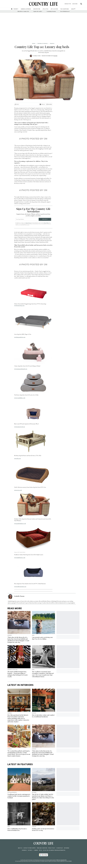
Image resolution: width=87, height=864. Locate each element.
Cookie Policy (59, 848)
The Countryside (64, 9)
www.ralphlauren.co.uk (19, 557)
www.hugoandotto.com (19, 337)
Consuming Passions (51, 11)
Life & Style (45, 9)
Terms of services (28, 222)
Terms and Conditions (42, 848)
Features (55, 55)
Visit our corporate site (61, 860)
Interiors (52, 43)
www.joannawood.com (19, 426)
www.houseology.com (19, 305)
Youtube (30, 850)
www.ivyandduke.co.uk (19, 398)
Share (17, 104)
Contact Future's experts (29, 848)
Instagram (66, 848)
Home (33, 43)
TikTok (40, 850)
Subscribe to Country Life (23, 11)
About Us (20, 848)
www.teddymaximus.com (20, 586)
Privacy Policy (51, 848)
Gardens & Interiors (26, 9)
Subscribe (74, 3)
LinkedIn (36, 850)
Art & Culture (54, 9)
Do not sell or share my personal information (54, 850)
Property (16, 9)
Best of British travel (64, 11)
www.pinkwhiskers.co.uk (20, 523)
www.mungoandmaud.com (20, 369)
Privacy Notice (46, 222)
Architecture (36, 9)
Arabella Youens (37, 55)
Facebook (24, 850)
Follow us (43, 104)
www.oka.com (17, 458)
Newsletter (50, 104)
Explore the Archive (37, 11)
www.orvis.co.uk (18, 490)
